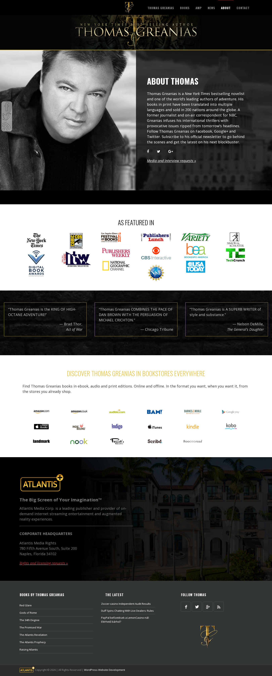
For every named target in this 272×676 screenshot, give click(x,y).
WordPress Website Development (104, 670)
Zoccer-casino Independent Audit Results (126, 604)
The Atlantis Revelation (33, 635)
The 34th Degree (29, 620)
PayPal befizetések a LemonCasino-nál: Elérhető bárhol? (125, 619)
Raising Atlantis (29, 649)
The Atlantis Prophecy (33, 642)
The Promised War (31, 627)
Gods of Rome (28, 612)
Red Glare (26, 605)
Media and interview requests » (171, 160)
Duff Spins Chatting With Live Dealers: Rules (127, 610)
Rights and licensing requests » (44, 563)
